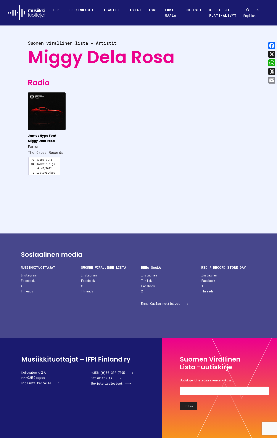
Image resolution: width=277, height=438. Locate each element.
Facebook (28, 281)
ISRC (153, 10)
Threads (27, 291)
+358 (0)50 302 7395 (108, 373)
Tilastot (110, 10)
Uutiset (194, 10)
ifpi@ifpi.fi (101, 378)
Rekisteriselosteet (106, 383)
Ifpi (56, 10)
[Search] (247, 9)
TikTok (146, 281)
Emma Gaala (170, 13)
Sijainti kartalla (36, 383)
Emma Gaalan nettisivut (160, 304)
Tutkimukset (81, 10)
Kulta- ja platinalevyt (223, 13)
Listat (134, 10)
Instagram (29, 275)
